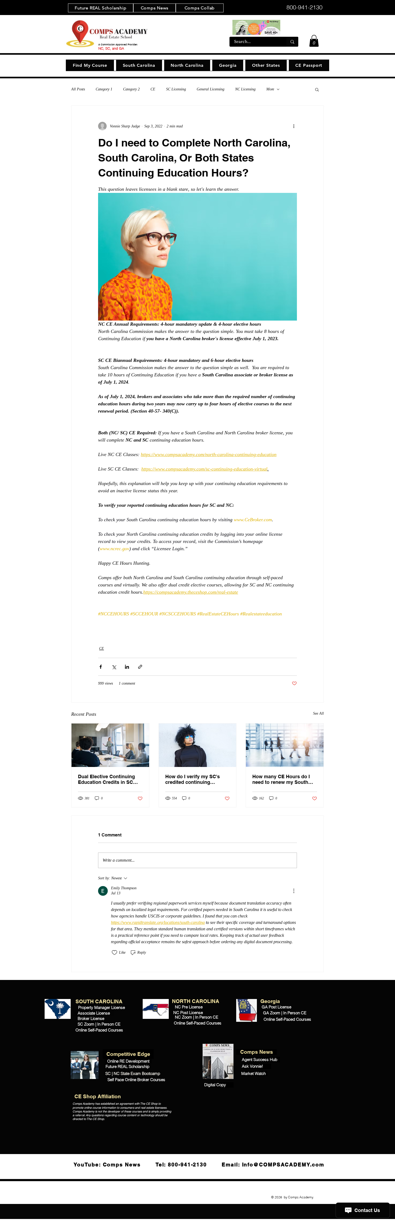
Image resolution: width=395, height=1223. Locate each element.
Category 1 (104, 89)
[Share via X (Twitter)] (113, 666)
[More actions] (293, 126)
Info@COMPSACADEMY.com (283, 1164)
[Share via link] (140, 666)
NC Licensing (245, 89)
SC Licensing (176, 89)
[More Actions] (293, 891)
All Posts (78, 89)
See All (318, 713)
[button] (314, 41)
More (270, 89)
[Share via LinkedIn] (127, 666)
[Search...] (292, 42)
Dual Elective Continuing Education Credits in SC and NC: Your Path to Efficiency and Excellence (107, 779)
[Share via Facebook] (100, 666)
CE (152, 89)
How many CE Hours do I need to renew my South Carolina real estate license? (281, 779)
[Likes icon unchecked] (114, 952)
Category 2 (131, 89)
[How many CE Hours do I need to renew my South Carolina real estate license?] (285, 745)
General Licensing (210, 89)
